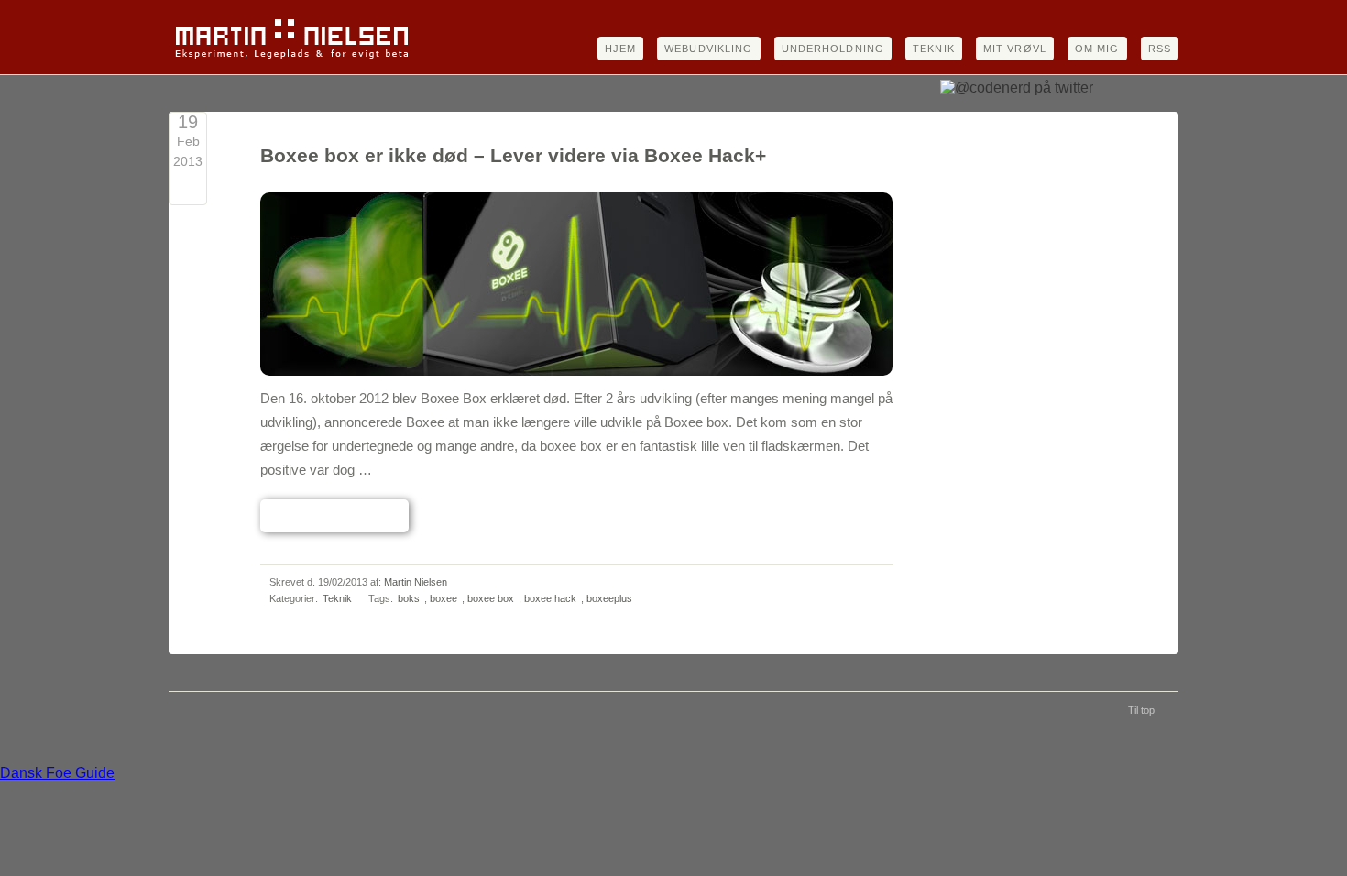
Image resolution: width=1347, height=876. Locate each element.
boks (409, 598)
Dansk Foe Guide (57, 773)
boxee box (490, 598)
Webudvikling (708, 48)
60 (187, 187)
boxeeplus (609, 598)
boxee (443, 598)
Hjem (620, 48)
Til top (1141, 710)
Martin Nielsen (415, 581)
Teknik (934, 48)
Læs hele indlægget (334, 515)
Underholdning (833, 48)
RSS (1159, 48)
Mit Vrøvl (1014, 48)
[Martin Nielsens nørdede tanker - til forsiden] (291, 58)
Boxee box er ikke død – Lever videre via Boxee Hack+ (513, 156)
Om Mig (1097, 48)
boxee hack (550, 598)
